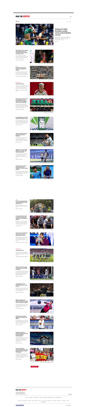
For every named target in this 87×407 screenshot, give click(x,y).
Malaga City (29, 400)
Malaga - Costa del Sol (24, 400)
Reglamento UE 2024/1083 (46, 397)
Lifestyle (48, 400)
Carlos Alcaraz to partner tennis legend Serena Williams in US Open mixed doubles (22, 167)
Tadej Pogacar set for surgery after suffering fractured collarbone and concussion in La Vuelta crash (22, 52)
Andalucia (39, 400)
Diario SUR (19, 400)
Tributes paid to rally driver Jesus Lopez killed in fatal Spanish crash (22, 202)
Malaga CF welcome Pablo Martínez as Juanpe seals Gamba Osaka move (21, 151)
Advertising (52, 397)
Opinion (68, 400)
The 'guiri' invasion (20, 83)
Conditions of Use (35, 397)
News (67, 21)
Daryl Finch (56, 41)
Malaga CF (70, 21)
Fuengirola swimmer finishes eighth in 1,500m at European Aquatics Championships (22, 334)
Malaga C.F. (64, 400)
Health (51, 400)
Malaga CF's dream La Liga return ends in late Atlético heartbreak (21, 268)
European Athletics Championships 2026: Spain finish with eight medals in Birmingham (22, 350)
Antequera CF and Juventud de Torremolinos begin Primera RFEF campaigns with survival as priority (22, 100)
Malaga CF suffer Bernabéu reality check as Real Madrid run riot (63, 32)
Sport (17, 21)
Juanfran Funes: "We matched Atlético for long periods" (21, 285)
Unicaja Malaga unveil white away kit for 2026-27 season (22, 118)
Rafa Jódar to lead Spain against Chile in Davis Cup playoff (21, 317)
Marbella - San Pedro (34, 400)
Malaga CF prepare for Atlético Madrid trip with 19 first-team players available (22, 301)
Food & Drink (54, 400)
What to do (58, 400)
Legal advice (31, 397)
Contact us (27, 397)
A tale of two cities (20, 250)
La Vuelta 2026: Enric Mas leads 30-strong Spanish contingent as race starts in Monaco (21, 217)
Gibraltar (45, 400)
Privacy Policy (40, 397)
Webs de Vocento (68, 405)
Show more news (34, 366)
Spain (42, 400)
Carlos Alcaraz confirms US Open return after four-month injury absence (21, 234)
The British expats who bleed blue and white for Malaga (21, 69)
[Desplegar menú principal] (70, 16)
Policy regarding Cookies (58, 397)
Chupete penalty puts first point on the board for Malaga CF (21, 134)
